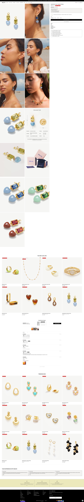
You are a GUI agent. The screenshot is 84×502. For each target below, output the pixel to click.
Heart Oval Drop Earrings (25, 402)
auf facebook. (44, 492)
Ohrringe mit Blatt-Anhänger (65, 460)
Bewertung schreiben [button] (57, 323)
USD (77, 2)
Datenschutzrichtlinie (36, 493)
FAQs (21, 492)
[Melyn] (3, 2)
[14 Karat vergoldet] (52, 15)
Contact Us (21, 496)
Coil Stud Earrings (24, 431)
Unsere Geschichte (36, 492)
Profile (28, 494)
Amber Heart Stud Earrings (25, 313)
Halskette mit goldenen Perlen (25, 284)
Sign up (56, 497)
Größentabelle (29, 492)
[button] (14, 2)
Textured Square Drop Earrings (5, 431)
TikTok (43, 494)
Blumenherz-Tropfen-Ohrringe (65, 431)
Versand (21, 493)
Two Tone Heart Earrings (45, 431)
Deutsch (46, 500)
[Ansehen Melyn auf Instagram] (20, 500)
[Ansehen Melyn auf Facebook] (23, 500)
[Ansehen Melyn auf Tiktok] (22, 500)
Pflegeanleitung (29, 493)
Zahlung (21, 495)
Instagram (44, 493)
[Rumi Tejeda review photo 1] (24, 363)
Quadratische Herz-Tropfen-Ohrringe (66, 313)
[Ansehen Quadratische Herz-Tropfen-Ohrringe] (12, 160)
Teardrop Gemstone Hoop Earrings (46, 313)
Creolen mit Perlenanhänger (45, 460)
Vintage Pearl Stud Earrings (5, 402)
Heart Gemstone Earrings (65, 402)
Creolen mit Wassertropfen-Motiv (46, 284)
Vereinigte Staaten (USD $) (40, 500)
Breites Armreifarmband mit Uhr (66, 284)
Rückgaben (21, 494)
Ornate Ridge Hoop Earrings (45, 402)
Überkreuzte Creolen (4, 313)
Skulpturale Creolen (4, 284)
